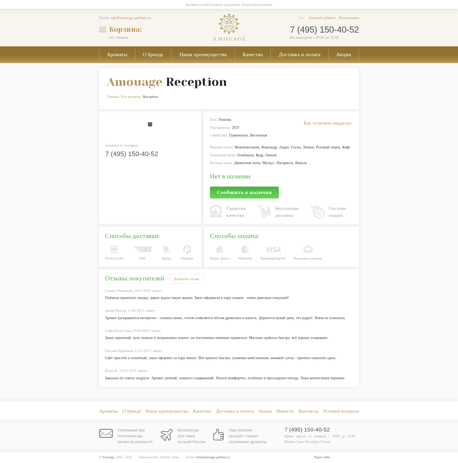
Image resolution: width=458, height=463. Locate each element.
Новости (285, 411)
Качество (253, 54)
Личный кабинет (322, 17)
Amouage (134, 82)
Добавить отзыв (186, 278)
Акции (343, 54)
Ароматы (117, 54)
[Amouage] (229, 27)
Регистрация (349, 17)
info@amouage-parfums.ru (131, 17)
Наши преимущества (203, 54)
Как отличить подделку (328, 123)
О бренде (153, 54)
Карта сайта (322, 457)
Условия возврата (341, 411)
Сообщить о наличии (244, 192)
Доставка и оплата (299, 54)
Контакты (308, 411)
